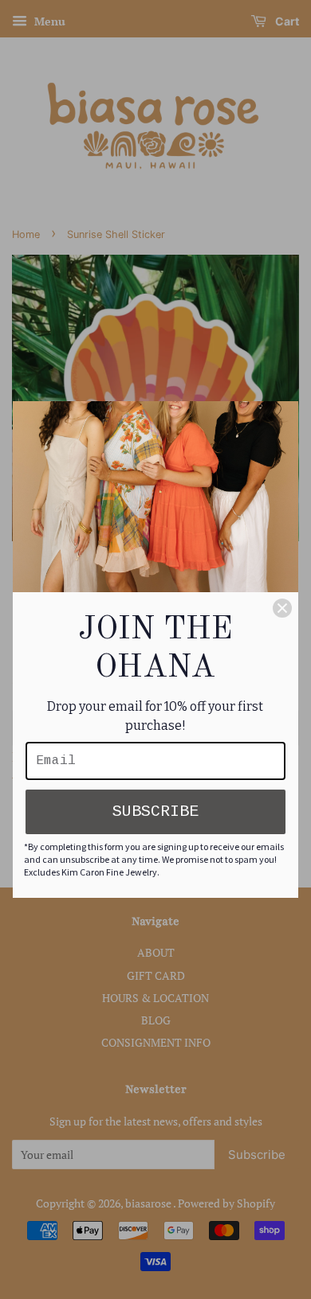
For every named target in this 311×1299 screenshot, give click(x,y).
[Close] (282, 608)
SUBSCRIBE (155, 811)
